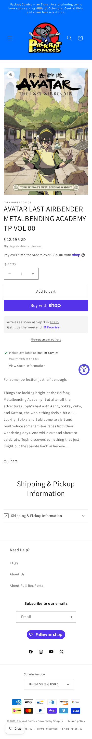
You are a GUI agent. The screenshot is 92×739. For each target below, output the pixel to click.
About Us (17, 574)
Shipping (9, 246)
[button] (9, 38)
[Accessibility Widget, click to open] (84, 369)
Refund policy (76, 721)
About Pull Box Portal (27, 585)
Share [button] (13, 461)
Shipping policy (72, 728)
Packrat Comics (27, 721)
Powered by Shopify (50, 721)
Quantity (10, 264)
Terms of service (47, 728)
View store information (27, 365)
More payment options (46, 339)
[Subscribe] (70, 617)
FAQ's (14, 563)
